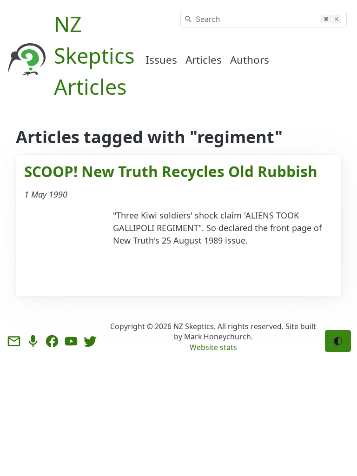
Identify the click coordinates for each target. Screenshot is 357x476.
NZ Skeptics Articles (94, 55)
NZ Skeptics (193, 326)
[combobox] (263, 19)
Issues (161, 60)
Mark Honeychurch (217, 336)
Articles (203, 60)
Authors (249, 60)
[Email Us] (14, 341)
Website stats (213, 347)
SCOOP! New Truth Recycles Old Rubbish (170, 171)
